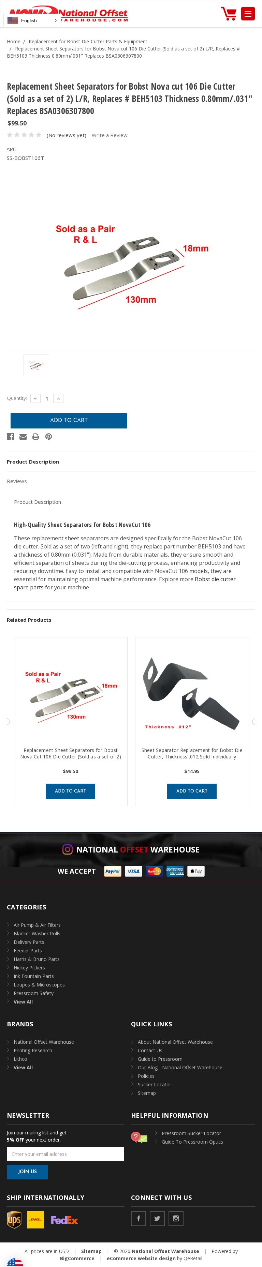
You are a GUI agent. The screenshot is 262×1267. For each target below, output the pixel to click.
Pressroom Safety (34, 993)
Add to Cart (70, 791)
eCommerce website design (141, 1258)
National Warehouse (138, 849)
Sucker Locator (154, 1084)
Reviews (17, 481)
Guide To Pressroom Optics (192, 1141)
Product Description (33, 461)
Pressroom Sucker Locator (191, 1133)
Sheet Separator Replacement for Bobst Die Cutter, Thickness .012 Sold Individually (192, 753)
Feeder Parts (28, 950)
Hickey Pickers (29, 967)
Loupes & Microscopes (39, 984)
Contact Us (150, 1050)
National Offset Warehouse (44, 1042)
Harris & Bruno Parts (37, 959)
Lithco (20, 1059)
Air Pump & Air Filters (37, 925)
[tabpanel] (70, 721)
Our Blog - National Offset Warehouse (180, 1067)
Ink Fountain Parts (34, 976)
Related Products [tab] (29, 619)
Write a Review (110, 135)
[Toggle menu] (248, 13)
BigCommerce (77, 1258)
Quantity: (17, 398)
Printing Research (33, 1050)
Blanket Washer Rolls (37, 933)
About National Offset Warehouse (175, 1042)
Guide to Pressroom (160, 1059)
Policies (146, 1076)
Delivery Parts (29, 942)
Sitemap (147, 1093)
